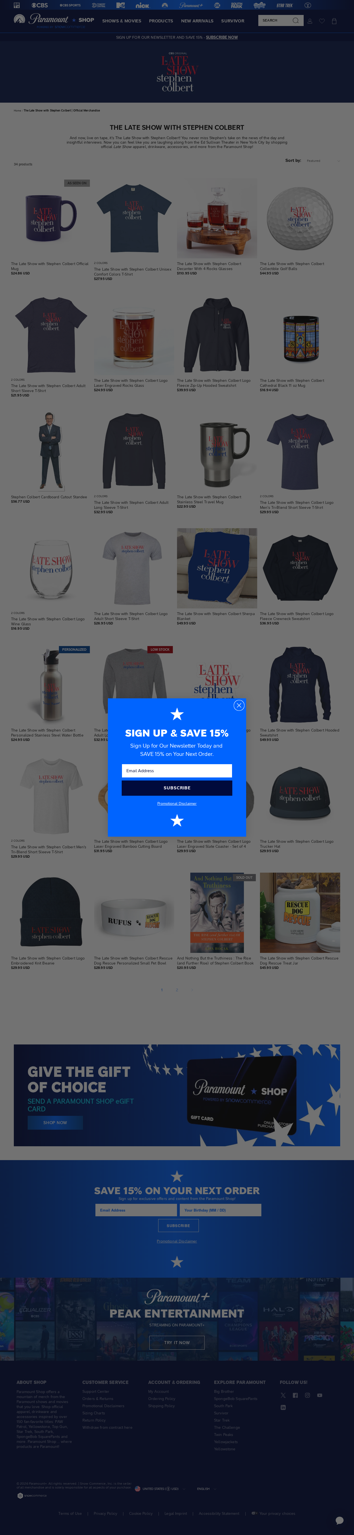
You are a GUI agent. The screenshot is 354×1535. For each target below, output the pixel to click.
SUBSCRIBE (177, 787)
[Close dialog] (239, 705)
